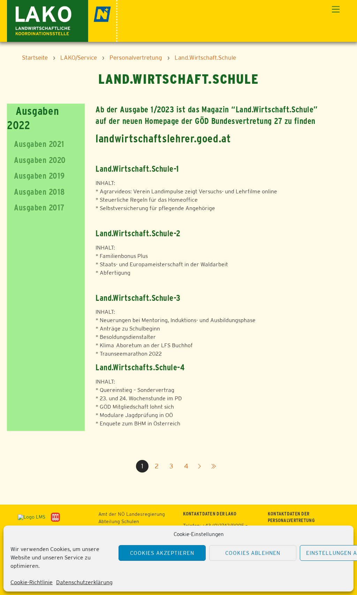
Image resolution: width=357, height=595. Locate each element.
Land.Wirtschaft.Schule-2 (138, 233)
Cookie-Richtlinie (31, 582)
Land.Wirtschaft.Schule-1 (137, 168)
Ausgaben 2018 (35, 191)
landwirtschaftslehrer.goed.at (163, 138)
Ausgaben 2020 (36, 160)
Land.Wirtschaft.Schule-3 (138, 298)
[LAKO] (62, 20)
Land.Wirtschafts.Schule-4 (140, 367)
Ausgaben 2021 (35, 144)
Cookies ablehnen (253, 553)
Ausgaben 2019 (35, 175)
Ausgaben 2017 (35, 207)
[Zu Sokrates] (55, 517)
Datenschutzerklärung (84, 582)
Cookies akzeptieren (162, 553)
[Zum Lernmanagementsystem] (29, 517)
